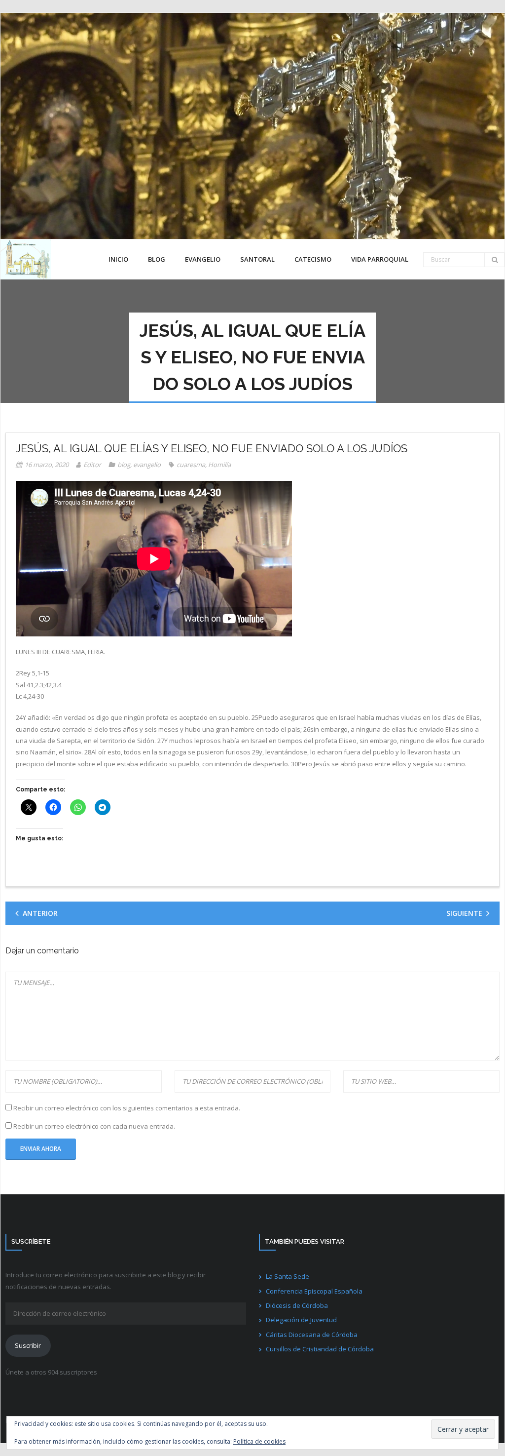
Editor (92, 464)
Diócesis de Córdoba (297, 1305)
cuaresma (191, 464)
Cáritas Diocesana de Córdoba (312, 1334)
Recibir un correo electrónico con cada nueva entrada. (94, 1126)
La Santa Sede (287, 1276)
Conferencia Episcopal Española (314, 1291)
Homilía (219, 464)
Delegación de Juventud (301, 1319)
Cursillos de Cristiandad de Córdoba (320, 1348)
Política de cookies (259, 1441)
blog (123, 464)
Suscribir (28, 1345)
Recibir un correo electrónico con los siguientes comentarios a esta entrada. (126, 1107)
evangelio (147, 464)
